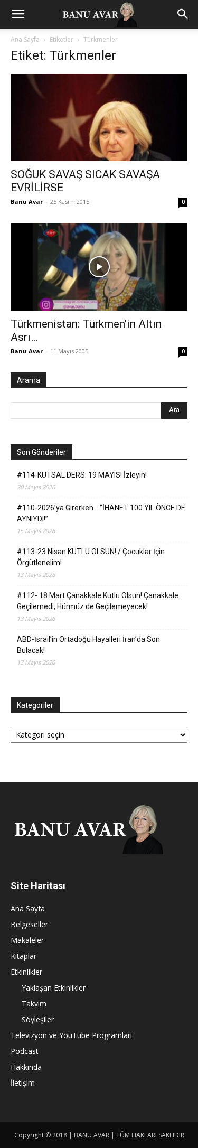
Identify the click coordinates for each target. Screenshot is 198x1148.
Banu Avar (27, 202)
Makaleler (27, 940)
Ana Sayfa (25, 39)
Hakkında (26, 1067)
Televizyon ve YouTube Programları (71, 1035)
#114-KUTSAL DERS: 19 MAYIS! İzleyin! (82, 475)
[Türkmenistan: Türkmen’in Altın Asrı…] (99, 266)
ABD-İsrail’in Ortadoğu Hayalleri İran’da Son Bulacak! (88, 645)
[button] (18, 14)
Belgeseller (29, 924)
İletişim (23, 1083)
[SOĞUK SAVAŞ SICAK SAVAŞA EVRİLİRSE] (99, 117)
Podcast (25, 1051)
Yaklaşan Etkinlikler (54, 988)
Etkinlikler (26, 972)
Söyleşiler (38, 1019)
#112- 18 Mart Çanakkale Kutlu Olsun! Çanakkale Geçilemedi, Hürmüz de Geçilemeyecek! (97, 601)
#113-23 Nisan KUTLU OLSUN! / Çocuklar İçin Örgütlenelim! (91, 557)
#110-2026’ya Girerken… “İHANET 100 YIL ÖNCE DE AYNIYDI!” (101, 513)
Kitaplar (23, 956)
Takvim (34, 1003)
